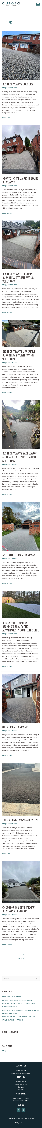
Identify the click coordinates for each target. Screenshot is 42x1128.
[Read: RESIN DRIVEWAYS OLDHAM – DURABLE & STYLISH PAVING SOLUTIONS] (21, 245)
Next (21, 958)
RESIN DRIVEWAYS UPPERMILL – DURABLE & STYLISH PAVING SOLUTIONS (20, 355)
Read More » (7, 118)
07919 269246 (21, 1070)
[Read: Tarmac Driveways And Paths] (21, 789)
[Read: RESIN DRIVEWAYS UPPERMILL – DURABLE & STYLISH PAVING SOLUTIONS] (21, 333)
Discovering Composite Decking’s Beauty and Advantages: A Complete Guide (20, 626)
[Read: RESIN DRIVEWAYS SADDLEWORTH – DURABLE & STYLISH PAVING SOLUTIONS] (21, 424)
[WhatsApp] (23, 1110)
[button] (38, 4)
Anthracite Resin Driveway (18, 555)
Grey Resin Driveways (15, 727)
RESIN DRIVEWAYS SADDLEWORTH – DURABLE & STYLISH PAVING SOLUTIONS (20, 457)
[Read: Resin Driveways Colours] (21, 55)
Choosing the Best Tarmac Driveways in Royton (18, 909)
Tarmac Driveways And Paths (20, 820)
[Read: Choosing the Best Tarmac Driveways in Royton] (21, 882)
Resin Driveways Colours (17, 84)
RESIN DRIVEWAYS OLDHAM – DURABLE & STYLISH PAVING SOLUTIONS (18, 277)
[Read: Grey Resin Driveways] (21, 698)
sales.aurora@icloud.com (21, 1073)
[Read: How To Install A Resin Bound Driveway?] (21, 149)
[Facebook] (18, 1110)
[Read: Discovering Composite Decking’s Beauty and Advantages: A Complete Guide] (21, 604)
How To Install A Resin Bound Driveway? (20, 180)
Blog (4, 88)
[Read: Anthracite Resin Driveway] (21, 526)
